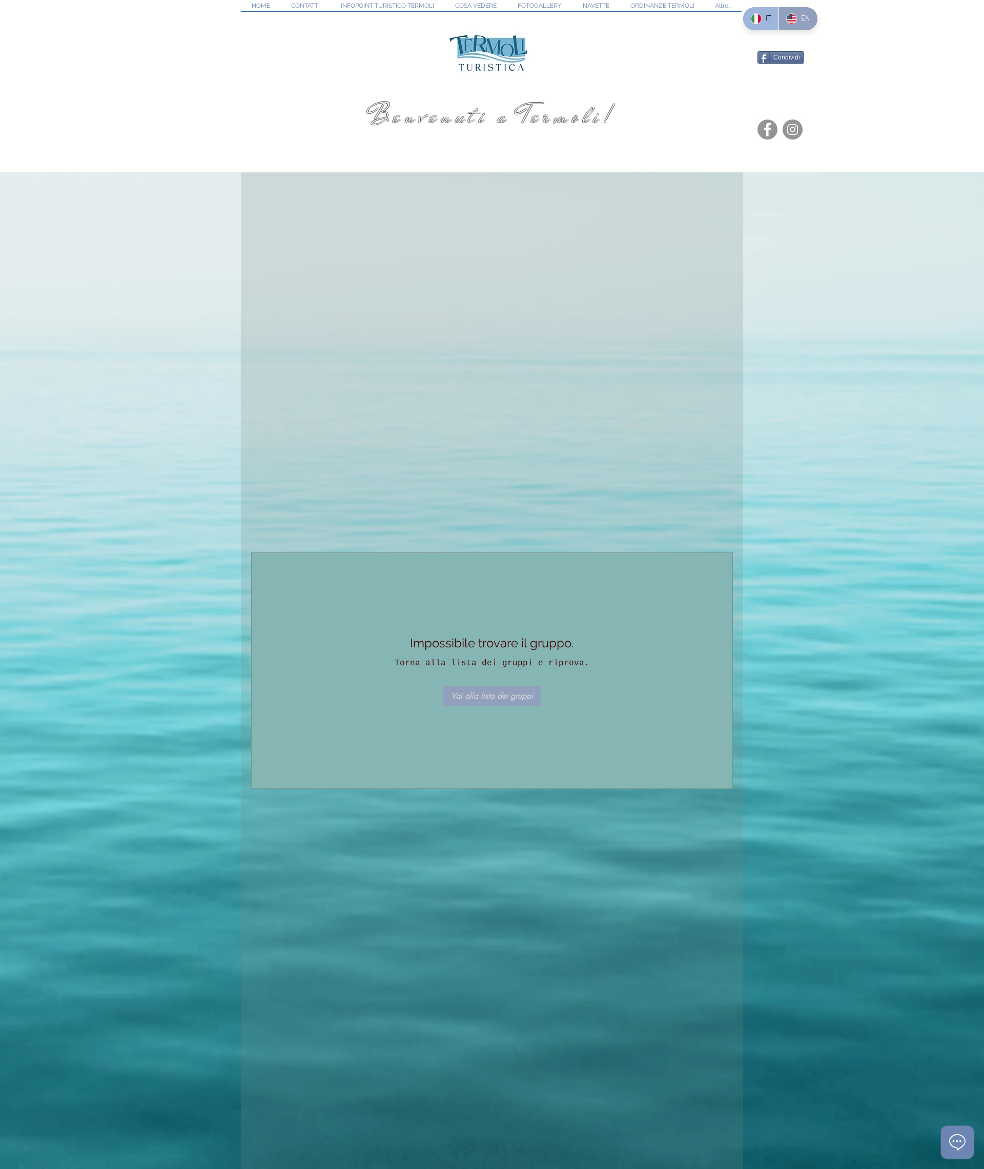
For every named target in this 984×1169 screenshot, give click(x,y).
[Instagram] (793, 130)
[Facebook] (767, 130)
